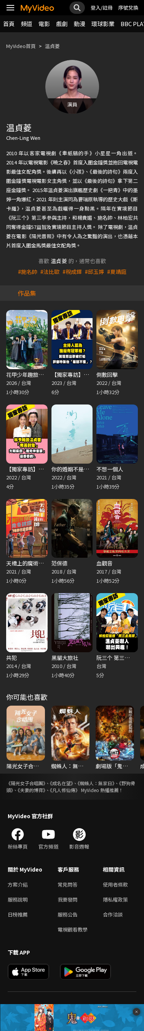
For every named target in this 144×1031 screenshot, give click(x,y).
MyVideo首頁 (21, 46)
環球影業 (102, 24)
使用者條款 (115, 884)
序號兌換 (128, 7)
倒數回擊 (107, 374)
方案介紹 (18, 884)
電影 (44, 24)
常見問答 (68, 884)
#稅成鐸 (72, 271)
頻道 (26, 24)
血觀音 (104, 563)
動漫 (79, 24)
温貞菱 (52, 46)
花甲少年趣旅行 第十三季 (36, 374)
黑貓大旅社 (64, 657)
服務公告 (68, 914)
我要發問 (68, 899)
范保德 (59, 563)
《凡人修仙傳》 (65, 790)
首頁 (9, 24)
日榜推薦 (18, 914)
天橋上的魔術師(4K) (30, 563)
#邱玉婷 (94, 271)
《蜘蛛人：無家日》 (96, 783)
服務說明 (18, 899)
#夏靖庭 (116, 271)
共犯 (11, 657)
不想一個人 (109, 469)
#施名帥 (27, 271)
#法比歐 (50, 271)
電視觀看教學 (73, 929)
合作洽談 (113, 914)
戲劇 (62, 24)
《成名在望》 (61, 783)
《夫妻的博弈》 (31, 790)
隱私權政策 (115, 899)
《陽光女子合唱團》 (25, 783)
